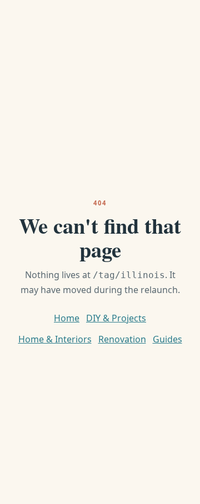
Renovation (122, 339)
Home (66, 318)
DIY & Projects (116, 318)
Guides (167, 339)
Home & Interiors (55, 339)
